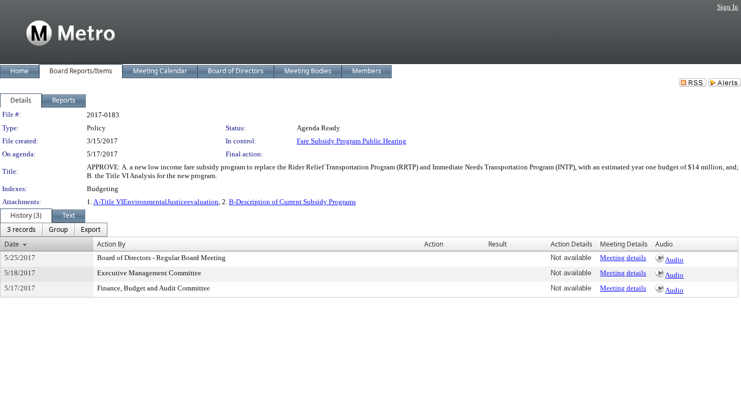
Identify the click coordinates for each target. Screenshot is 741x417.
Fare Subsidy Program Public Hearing (351, 141)
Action (433, 244)
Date (11, 244)
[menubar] (53, 230)
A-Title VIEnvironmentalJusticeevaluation (156, 202)
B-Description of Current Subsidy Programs (292, 202)
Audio (674, 260)
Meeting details (623, 258)
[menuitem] (21, 229)
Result (497, 244)
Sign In (727, 7)
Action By (111, 244)
